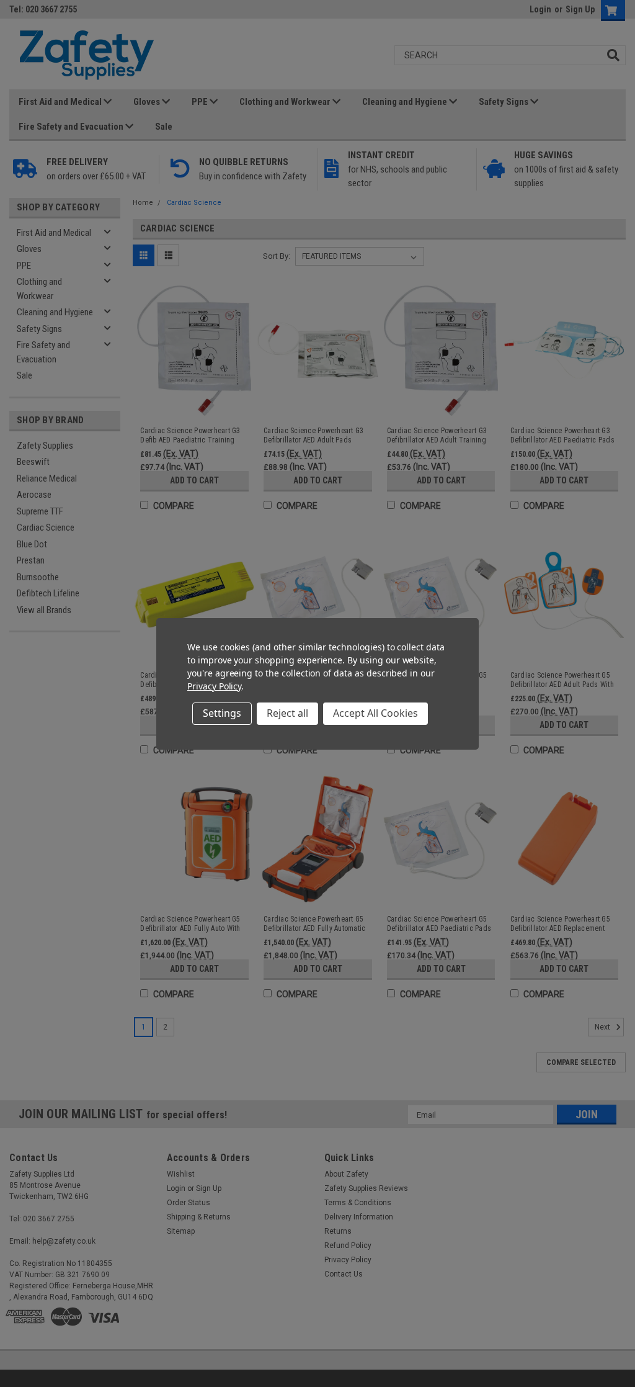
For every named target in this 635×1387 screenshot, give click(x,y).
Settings (222, 713)
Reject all (287, 713)
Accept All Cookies (375, 713)
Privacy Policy (214, 686)
